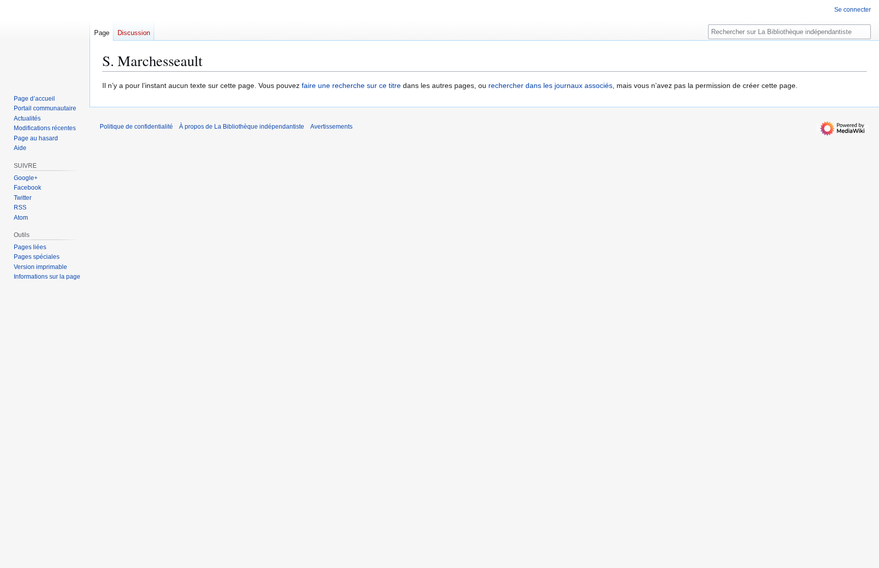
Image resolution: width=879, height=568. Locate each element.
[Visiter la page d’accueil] (44, 40)
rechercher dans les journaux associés (550, 85)
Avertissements (331, 126)
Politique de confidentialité (136, 126)
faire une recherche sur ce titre (351, 85)
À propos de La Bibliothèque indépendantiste (241, 126)
